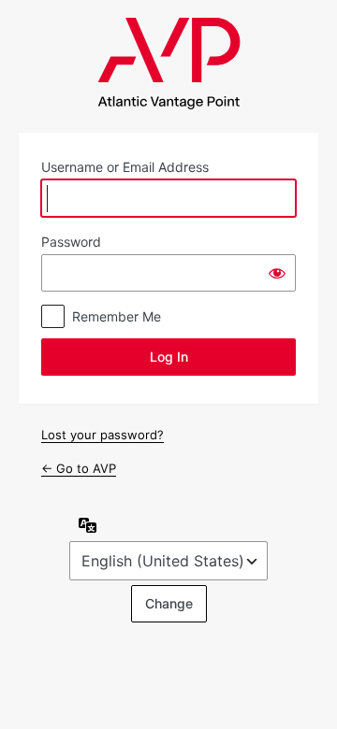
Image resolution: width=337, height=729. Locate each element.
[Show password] (277, 273)
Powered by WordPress (168, 63)
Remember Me (116, 316)
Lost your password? (102, 434)
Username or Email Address (125, 167)
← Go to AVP (78, 468)
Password (71, 242)
